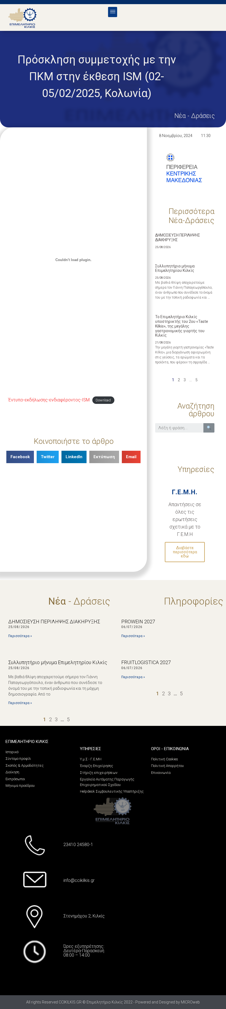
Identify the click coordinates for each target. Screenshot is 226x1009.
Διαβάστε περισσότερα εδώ (185, 552)
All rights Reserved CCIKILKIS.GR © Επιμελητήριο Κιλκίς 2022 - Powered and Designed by (103, 1002)
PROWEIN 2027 (138, 621)
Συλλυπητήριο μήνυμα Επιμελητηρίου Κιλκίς (175, 268)
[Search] (209, 428)
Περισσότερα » (20, 636)
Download (103, 400)
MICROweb (190, 1002)
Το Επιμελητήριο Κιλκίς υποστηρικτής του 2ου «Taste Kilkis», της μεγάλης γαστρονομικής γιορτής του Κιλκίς (181, 326)
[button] (112, 12)
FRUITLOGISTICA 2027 (146, 662)
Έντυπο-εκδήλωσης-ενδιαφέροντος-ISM (49, 399)
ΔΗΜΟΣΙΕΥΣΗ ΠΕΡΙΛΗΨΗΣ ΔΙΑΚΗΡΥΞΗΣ (177, 237)
